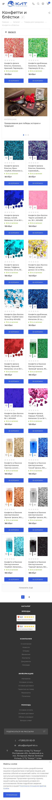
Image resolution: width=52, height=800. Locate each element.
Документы (26, 661)
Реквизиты (26, 693)
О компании (26, 644)
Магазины (26, 679)
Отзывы (26, 651)
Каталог (26, 606)
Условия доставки (26, 686)
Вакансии (26, 654)
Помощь (26, 705)
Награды (26, 665)
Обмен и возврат (26, 717)
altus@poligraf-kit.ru (27, 745)
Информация (26, 674)
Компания (26, 639)
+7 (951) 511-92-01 (26, 741)
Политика (26, 696)
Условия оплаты (26, 682)
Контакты (26, 658)
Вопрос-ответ (26, 720)
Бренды (26, 611)
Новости (26, 647)
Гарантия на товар (26, 689)
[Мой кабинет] (43, 4)
